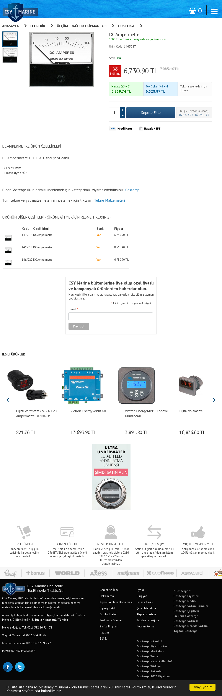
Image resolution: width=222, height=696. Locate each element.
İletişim (104, 632)
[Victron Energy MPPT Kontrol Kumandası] (136, 385)
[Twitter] (19, 666)
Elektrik (37, 26)
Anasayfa (10, 26)
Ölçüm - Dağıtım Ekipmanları (81, 26)
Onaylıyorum (202, 687)
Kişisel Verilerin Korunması (116, 602)
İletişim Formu (146, 626)
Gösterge (126, 26)
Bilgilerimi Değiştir (148, 620)
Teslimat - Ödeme (111, 620)
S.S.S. (103, 638)
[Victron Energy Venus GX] (82, 385)
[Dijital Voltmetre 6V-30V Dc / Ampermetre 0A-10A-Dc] (27, 385)
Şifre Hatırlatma (146, 608)
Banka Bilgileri (109, 626)
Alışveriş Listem (146, 614)
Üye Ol (141, 590)
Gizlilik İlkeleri (108, 614)
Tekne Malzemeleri (109, 200)
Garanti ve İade (109, 590)
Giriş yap (142, 596)
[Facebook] (7, 666)
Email (73, 309)
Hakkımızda (107, 596)
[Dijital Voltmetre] (190, 385)
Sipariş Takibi (108, 608)
